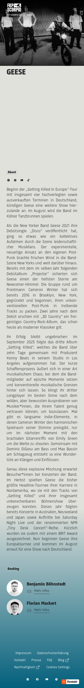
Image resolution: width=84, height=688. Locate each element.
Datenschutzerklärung (53, 653)
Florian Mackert (41, 603)
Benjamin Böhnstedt (46, 584)
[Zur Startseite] (14, 7)
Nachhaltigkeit (24, 667)
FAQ (49, 660)
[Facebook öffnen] (37, 679)
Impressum (23, 653)
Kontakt (20, 660)
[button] (74, 9)
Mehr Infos (41, 591)
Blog (61, 660)
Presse (36, 660)
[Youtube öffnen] (47, 679)
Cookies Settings (58, 667)
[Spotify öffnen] (56, 679)
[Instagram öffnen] (27, 679)
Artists (31, 15)
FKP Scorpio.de (14, 15)
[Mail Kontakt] (28, 591)
